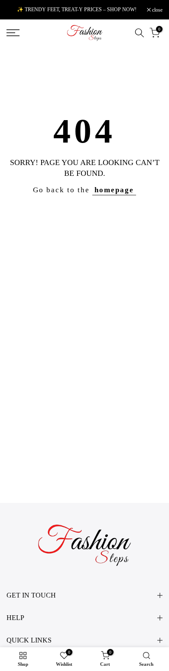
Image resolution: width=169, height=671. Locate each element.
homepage (114, 190)
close (156, 10)
